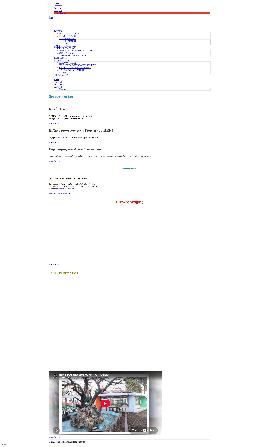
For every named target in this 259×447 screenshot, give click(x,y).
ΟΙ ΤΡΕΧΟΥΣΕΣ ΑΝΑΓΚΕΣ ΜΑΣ (75, 67)
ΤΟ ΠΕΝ (58, 31)
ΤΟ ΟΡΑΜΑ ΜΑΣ (67, 38)
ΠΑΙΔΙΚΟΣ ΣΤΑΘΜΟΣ (64, 48)
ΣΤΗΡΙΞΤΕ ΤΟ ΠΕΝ (63, 60)
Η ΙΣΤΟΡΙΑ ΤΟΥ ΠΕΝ (69, 33)
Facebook (58, 6)
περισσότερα (54, 123)
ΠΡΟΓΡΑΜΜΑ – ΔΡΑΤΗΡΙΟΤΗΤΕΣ (75, 50)
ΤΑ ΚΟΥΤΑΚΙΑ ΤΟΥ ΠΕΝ (71, 70)
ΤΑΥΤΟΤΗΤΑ (71, 41)
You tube (58, 8)
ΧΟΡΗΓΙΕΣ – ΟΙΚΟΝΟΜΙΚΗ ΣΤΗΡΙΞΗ (77, 65)
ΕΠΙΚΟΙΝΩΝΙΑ (61, 75)
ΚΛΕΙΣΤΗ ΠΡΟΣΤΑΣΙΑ (65, 46)
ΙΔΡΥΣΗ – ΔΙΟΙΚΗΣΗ (69, 36)
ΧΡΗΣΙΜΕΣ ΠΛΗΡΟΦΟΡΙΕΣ (72, 55)
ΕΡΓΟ (67, 43)
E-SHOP (63, 72)
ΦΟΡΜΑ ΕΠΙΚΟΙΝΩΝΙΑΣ (61, 193)
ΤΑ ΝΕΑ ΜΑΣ (60, 58)
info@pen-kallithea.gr (64, 189)
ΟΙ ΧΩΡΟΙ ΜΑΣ (66, 53)
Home (56, 3)
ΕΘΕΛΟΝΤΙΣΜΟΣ (67, 63)
